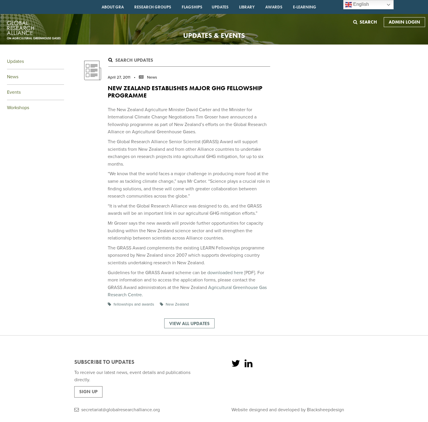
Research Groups (152, 7)
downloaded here (225, 273)
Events (14, 92)
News (12, 77)
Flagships (192, 7)
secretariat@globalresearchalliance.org (120, 410)
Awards (273, 7)
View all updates (189, 323)
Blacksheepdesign (325, 410)
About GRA (113, 7)
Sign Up (88, 392)
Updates (220, 7)
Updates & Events (214, 35)
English (360, 4)
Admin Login (404, 22)
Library (247, 7)
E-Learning (304, 7)
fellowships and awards (134, 304)
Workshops (18, 108)
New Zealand (177, 304)
